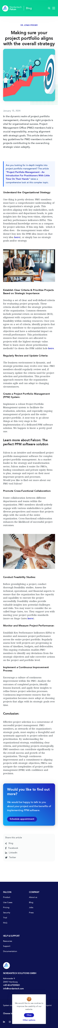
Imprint (48, 1006)
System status (9, 1006)
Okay (29, 1015)
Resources (7, 941)
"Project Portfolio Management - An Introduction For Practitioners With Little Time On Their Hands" (28, 175)
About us (33, 897)
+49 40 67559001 (11, 985)
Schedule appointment (22, 819)
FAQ (5, 923)
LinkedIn (12, 853)
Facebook (13, 848)
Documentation (10, 951)
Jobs (31, 908)
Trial (5, 918)
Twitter (12, 857)
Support (6, 946)
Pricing (6, 908)
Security (6, 913)
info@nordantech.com (13, 989)
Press (31, 913)
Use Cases (7, 903)
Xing (10, 843)
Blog (31, 903)
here (17, 237)
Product (6, 897)
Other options (29, 1020)
